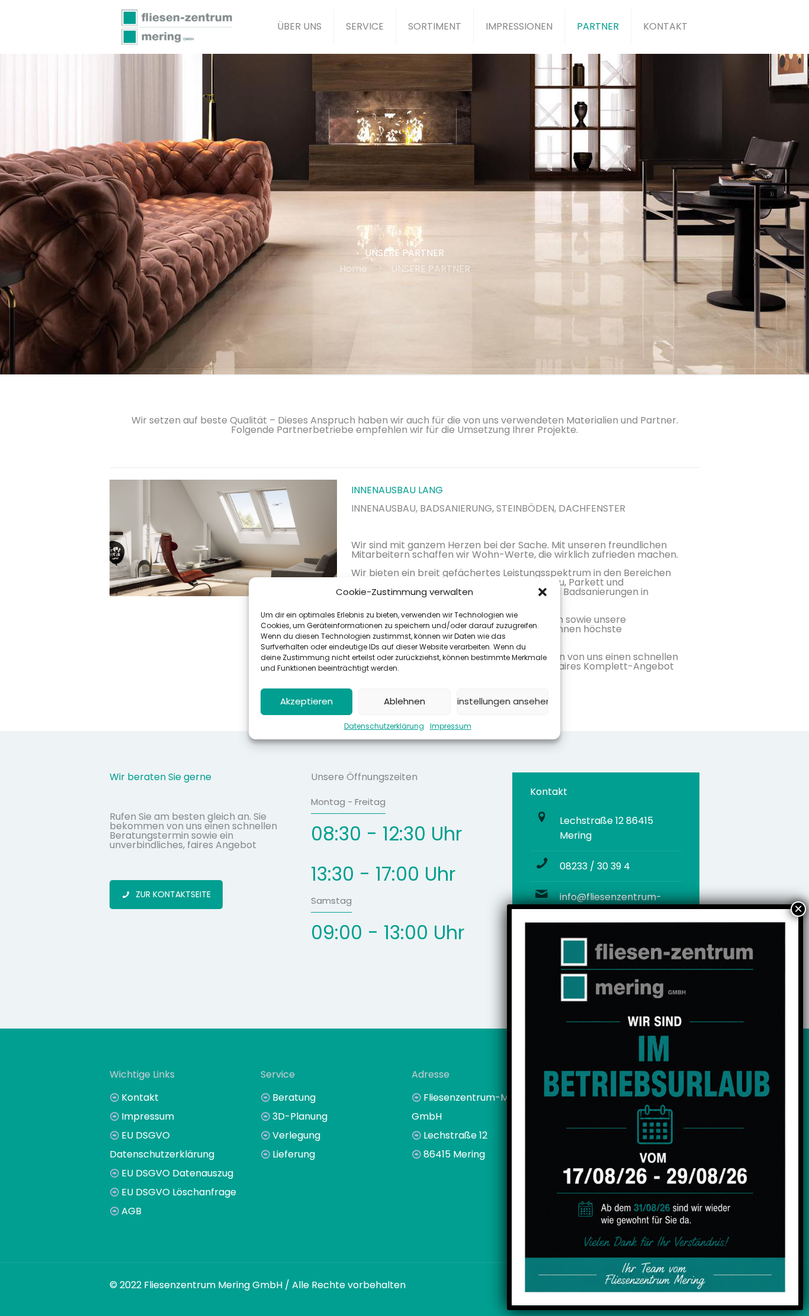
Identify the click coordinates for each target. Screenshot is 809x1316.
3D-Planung (300, 1116)
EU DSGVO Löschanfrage (178, 1192)
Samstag (331, 900)
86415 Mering (454, 1154)
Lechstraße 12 (455, 1135)
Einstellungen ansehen (502, 701)
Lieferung (293, 1154)
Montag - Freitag (348, 802)
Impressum (450, 726)
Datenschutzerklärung (384, 726)
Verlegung (296, 1135)
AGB (131, 1211)
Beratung (294, 1097)
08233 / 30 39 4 (595, 866)
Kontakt (140, 1097)
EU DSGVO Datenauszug (177, 1173)
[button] (542, 592)
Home (353, 269)
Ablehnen (404, 701)
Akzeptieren (306, 701)
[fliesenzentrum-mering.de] (176, 26)
